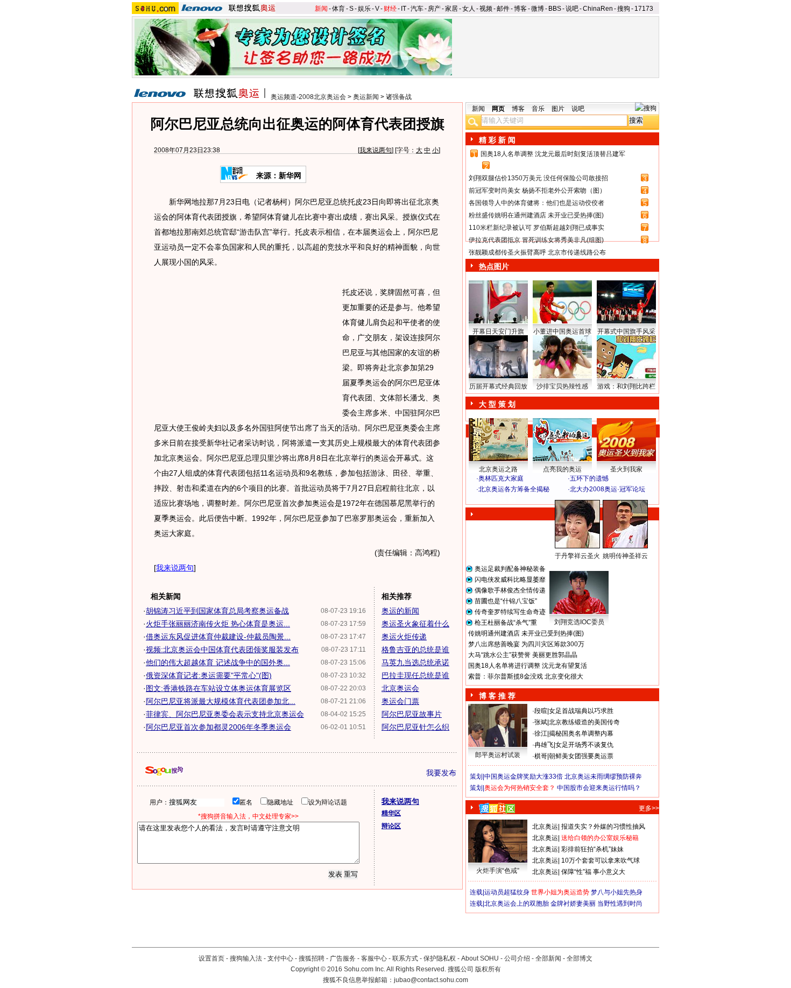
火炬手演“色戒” (497, 870)
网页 (498, 108)
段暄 (540, 711)
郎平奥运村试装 (497, 755)
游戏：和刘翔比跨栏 (626, 386)
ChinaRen (598, 8)
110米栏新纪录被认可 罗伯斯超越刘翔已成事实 (536, 227)
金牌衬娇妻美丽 (573, 903)
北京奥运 (545, 826)
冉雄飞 (544, 745)
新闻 (321, 8)
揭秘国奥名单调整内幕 (581, 733)
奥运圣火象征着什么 (415, 623)
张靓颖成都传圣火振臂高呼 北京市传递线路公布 (537, 252)
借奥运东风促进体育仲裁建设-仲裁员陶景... (218, 636)
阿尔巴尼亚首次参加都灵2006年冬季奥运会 (218, 727)
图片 (558, 108)
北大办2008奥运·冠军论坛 (607, 489)
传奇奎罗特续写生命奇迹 (510, 612)
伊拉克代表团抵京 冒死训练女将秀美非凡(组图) (536, 240)
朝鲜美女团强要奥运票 (581, 756)
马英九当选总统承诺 (415, 662)
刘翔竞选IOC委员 (579, 622)
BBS (554, 8)
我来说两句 (375, 150)
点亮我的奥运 (562, 469)
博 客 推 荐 (497, 695)
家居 (451, 8)
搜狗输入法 (246, 958)
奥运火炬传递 (404, 636)
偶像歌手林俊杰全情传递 (510, 590)
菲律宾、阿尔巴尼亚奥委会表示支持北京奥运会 (225, 714)
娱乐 (364, 8)
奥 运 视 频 (497, 499)
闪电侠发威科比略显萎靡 (510, 579)
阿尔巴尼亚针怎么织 (415, 727)
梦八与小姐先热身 (616, 892)
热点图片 (494, 266)
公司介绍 (517, 958)
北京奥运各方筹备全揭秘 (513, 489)
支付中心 (280, 958)
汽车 (417, 8)
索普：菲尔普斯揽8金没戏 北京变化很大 (525, 676)
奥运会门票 (400, 701)
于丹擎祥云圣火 (577, 556)
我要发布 (441, 772)
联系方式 (405, 958)
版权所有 (488, 969)
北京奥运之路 (498, 469)
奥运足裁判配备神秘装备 (510, 569)
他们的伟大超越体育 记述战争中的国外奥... (218, 662)
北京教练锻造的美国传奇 (584, 722)
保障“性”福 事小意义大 (593, 872)
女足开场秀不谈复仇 (584, 745)
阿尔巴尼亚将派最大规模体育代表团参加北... (220, 701)
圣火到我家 (626, 469)
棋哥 (540, 756)
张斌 (540, 722)
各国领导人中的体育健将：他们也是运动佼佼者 (536, 203)
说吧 (572, 8)
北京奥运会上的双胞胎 (516, 903)
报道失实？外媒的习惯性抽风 (603, 826)
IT (403, 8)
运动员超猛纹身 (506, 892)
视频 (485, 8)
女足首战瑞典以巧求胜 (581, 711)
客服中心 (374, 958)
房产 (434, 8)
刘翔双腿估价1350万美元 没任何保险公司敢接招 (538, 178)
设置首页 (211, 958)
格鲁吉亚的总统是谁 (415, 649)
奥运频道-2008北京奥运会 (308, 97)
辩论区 (391, 826)
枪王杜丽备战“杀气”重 (506, 622)
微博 (537, 8)
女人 (468, 8)
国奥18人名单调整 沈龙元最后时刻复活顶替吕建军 (553, 154)
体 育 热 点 (567, 566)
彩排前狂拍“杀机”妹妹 (592, 849)
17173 (643, 8)
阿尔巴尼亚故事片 (412, 714)
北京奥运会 (400, 688)
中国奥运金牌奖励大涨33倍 (523, 776)
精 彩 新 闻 (497, 140)
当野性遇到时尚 (619, 903)
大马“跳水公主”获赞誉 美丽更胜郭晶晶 (522, 655)
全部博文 (579, 958)
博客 (520, 8)
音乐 (538, 108)
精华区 (391, 813)
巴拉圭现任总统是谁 (415, 675)
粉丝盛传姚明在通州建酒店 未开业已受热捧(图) (536, 215)
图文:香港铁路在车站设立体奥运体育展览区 (218, 688)
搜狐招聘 (311, 958)
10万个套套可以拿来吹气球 (600, 860)
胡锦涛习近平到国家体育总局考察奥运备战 (217, 610)
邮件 (503, 8)
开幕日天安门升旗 (498, 331)
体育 (338, 8)
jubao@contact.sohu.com (431, 980)
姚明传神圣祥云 (625, 556)
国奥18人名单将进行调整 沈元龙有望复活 (527, 665)
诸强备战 (399, 97)
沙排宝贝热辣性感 (562, 386)
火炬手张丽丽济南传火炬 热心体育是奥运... (218, 623)
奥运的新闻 (400, 610)
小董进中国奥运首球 (562, 331)
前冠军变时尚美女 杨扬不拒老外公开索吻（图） (537, 190)
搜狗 (623, 8)
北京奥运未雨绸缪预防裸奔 (603, 776)
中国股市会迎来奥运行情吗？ (599, 788)
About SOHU (480, 958)
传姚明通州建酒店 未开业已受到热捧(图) (526, 633)
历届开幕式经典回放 (498, 386)
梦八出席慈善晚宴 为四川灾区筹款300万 (526, 644)
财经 (390, 8)
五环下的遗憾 (589, 478)
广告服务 (343, 958)
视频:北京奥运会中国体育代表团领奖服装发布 (222, 649)
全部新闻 (548, 958)
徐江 (540, 733)
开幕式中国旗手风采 (626, 331)
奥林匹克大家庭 (501, 478)
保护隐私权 (439, 958)
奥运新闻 (366, 97)
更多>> (649, 808)
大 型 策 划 (497, 404)
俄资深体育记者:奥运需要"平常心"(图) (209, 675)
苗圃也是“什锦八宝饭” (506, 601)
